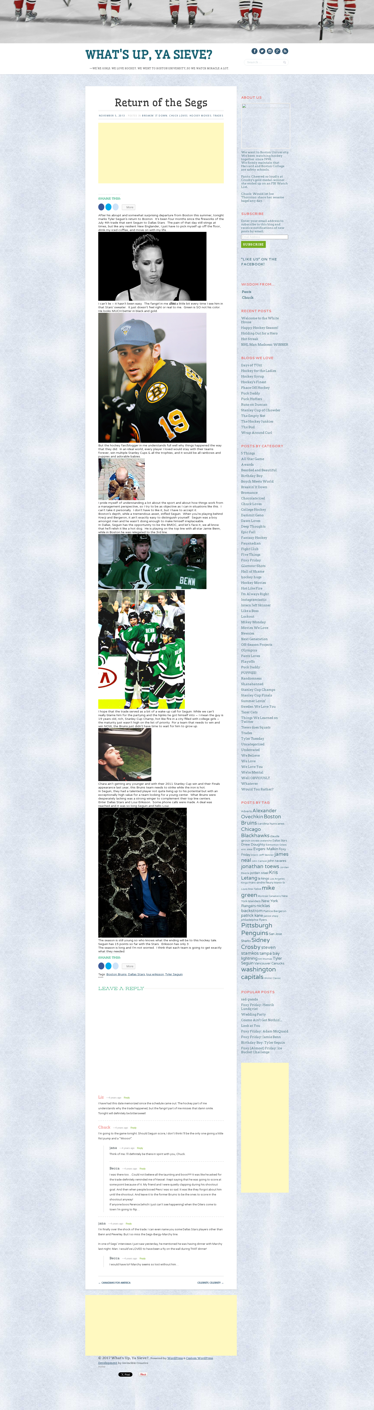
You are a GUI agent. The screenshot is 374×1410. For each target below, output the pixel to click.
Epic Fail (248, 532)
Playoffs (248, 662)
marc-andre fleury (260, 882)
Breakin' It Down (154, 115)
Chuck (104, 1127)
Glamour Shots (253, 566)
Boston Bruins (116, 974)
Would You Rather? (257, 789)
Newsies (247, 633)
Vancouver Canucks (269, 963)
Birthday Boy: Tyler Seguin (263, 1043)
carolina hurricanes (271, 823)
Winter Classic (272, 978)
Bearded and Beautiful (259, 470)
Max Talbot (254, 889)
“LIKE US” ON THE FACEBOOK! (259, 261)
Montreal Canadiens (269, 896)
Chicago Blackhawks (255, 832)
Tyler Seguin (174, 974)
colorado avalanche (261, 840)
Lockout (247, 617)
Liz (101, 1097)
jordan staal (259, 873)
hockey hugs (251, 577)
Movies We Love (254, 628)
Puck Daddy (250, 393)
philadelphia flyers (254, 920)
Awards (247, 465)
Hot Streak (249, 339)
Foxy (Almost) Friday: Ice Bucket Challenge (261, 1050)
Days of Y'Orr (251, 365)
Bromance (249, 493)
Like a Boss (250, 611)
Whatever (249, 784)
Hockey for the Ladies (258, 371)
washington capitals (258, 973)
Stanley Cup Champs (258, 690)
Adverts (246, 811)
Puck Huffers (251, 399)
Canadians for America (114, 1282)
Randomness (251, 678)
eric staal (247, 849)
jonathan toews (260, 866)
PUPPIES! (248, 673)
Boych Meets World (257, 481)
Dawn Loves (250, 521)
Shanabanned (252, 684)
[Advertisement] (161, 153)
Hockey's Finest (253, 382)
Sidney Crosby (255, 944)
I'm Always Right (255, 594)
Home (101, 1366)
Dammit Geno (252, 515)
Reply (127, 1097)
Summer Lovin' (253, 701)
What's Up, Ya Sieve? (148, 54)
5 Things (248, 453)
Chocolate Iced (253, 498)
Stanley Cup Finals (256, 695)
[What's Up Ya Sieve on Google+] (278, 51)
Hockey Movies (200, 115)
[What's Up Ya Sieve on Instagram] (270, 51)
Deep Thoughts (253, 526)
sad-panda (249, 999)
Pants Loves (250, 656)
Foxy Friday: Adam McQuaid (264, 1031)
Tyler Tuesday (252, 739)
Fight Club (249, 549)
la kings (263, 878)
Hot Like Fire (251, 588)
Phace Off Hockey (255, 388)
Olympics (249, 650)
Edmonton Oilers (276, 844)
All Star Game (252, 459)
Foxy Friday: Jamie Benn (261, 1037)
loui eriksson (155, 974)
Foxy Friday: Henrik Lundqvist (257, 1007)
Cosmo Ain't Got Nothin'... (261, 1020)
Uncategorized (252, 744)
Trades (218, 115)
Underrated (250, 750)
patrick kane (252, 915)
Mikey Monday (253, 622)
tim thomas (265, 958)
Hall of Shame (252, 571)
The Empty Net (253, 416)
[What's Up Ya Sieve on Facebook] (255, 51)
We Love (248, 761)
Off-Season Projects (256, 645)
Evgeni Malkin (265, 849)
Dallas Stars (136, 974)
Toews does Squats (256, 727)
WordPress (175, 1358)
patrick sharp (271, 916)
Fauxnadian (251, 543)
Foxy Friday (251, 560)
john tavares (277, 861)
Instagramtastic (254, 600)
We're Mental (252, 772)
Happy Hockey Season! (259, 328)
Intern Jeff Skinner (256, 605)
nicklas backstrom (255, 908)
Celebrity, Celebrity (210, 1282)
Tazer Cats (249, 712)
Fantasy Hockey (254, 538)
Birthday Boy (252, 476)
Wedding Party (253, 1014)
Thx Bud (248, 427)
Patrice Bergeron (274, 911)
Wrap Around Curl (256, 433)
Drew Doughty (253, 844)
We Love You (252, 767)
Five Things (250, 555)
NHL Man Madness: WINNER (264, 345)
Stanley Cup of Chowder (260, 410)
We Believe (250, 755)
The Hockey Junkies (257, 421)
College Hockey (253, 510)
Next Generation (254, 639)
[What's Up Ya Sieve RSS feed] (285, 51)
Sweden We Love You (258, 707)
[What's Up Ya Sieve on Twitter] (262, 51)
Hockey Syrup (252, 376)
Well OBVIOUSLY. (255, 778)
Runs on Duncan (254, 405)
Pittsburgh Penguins (256, 929)
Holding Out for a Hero (259, 333)
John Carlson (259, 861)
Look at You (250, 1026)
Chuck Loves (178, 115)
